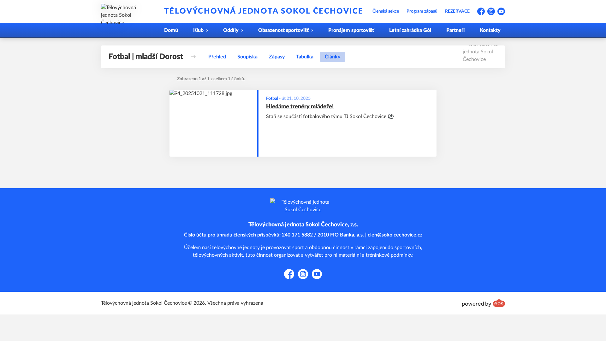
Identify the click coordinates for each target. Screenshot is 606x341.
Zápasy (277, 56)
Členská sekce (385, 11)
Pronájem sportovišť (351, 30)
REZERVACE (457, 11)
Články (332, 56)
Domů (171, 30)
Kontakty (490, 30)
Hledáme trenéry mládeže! (300, 107)
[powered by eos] (483, 303)
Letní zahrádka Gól (410, 30)
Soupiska (247, 56)
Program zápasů (422, 11)
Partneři (455, 30)
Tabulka (304, 56)
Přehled (217, 56)
